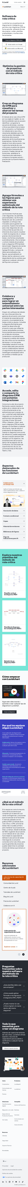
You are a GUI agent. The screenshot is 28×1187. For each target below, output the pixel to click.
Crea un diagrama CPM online (14, 40)
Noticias (16, 1110)
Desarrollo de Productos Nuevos (7, 1114)
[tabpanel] (14, 929)
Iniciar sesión (18, 2)
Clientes (4, 1135)
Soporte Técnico (6, 1145)
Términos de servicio (19, 51)
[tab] (14, 877)
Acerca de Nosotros (20, 1105)
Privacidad (5, 1166)
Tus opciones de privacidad (13, 1177)
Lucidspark (17, 1084)
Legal (12, 1166)
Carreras (16, 1115)
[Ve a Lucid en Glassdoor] (19, 1182)
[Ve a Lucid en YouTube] (16, 1182)
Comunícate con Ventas (7, 1089)
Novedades (5, 1150)
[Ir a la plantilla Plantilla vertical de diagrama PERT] (14, 582)
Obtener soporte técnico (11, 1048)
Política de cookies (7, 1173)
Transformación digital (6, 1105)
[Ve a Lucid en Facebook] (13, 1182)
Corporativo (5, 1084)
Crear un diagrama (9, 712)
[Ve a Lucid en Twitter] (6, 1182)
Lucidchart (17, 1089)
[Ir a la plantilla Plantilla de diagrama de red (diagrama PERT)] (14, 616)
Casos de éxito (18, 1124)
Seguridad (5, 1140)
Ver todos (5, 1119)
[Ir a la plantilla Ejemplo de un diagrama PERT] (14, 650)
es (5, 1161)
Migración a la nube (7, 1110)
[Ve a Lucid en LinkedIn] (3, 1182)
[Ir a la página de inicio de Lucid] (7, 2)
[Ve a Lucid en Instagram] (9, 1182)
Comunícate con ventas (19, 1119)
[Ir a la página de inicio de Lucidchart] (7, 6)
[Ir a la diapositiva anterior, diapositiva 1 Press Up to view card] (19, 954)
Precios (4, 1094)
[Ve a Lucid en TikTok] (22, 1182)
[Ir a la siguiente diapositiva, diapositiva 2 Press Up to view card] (23, 954)
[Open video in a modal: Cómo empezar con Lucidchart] (14, 692)
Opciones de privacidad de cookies (12, 1169)
